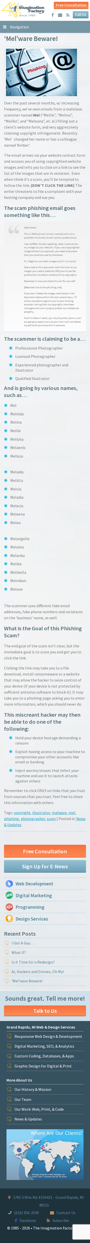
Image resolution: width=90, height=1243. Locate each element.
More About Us (19, 1080)
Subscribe (60, 1220)
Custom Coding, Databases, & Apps (44, 1055)
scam (51, 818)
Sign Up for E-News (45, 866)
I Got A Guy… (23, 942)
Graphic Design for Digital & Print (43, 1065)
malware (59, 812)
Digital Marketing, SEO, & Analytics (44, 1046)
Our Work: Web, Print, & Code (39, 1109)
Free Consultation (71, 5)
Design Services (32, 919)
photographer (33, 818)
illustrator (41, 812)
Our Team (22, 1099)
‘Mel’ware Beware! (27, 980)
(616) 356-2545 (26, 1212)
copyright (22, 812)
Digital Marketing (34, 895)
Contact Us (66, 1212)
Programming (30, 907)
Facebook (28, 1220)
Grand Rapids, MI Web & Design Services (40, 1027)
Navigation (19, 26)
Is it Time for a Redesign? (33, 962)
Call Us (80, 14)
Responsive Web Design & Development (48, 1036)
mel (71, 812)
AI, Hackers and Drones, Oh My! (38, 971)
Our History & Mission (32, 1089)
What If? (19, 952)
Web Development (34, 884)
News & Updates (28, 1118)
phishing (11, 818)
